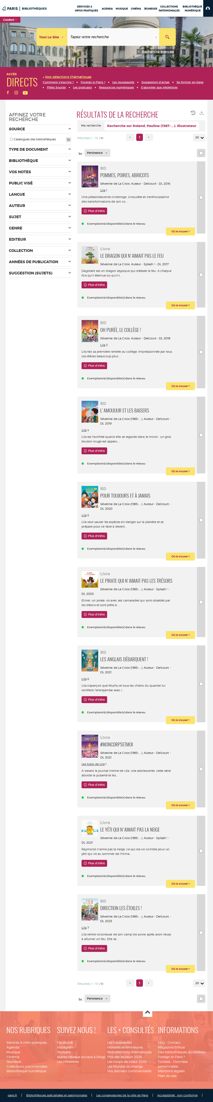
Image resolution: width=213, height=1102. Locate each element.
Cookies (164, 1062)
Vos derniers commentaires (129, 1071)
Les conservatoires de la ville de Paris (122, 1095)
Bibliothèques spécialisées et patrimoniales (56, 1095)
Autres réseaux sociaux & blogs (81, 1057)
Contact (174, 1043)
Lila (102, 190)
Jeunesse (13, 1062)
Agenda (12, 1047)
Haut (147, 1012)
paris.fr (12, 1095)
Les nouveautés (119, 1043)
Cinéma (12, 1057)
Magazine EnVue (171, 1047)
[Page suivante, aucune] (149, 137)
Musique (13, 1052)
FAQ (161, 1043)
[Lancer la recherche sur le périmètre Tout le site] (167, 37)
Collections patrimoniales (26, 1066)
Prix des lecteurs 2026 (124, 1057)
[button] (208, 8)
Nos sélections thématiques (129, 1052)
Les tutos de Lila (93, 764)
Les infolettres (68, 1062)
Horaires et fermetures (125, 1047)
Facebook (65, 1043)
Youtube (64, 1052)
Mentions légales (171, 1071)
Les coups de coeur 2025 (127, 1062)
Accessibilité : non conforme (177, 1095)
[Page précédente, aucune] (130, 137)
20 (197, 137)
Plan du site (167, 1076)
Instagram (65, 1047)
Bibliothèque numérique (26, 1071)
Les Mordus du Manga (125, 1066)
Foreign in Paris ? (171, 1057)
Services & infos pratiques (26, 1043)
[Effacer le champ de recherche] (156, 37)
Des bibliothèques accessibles (182, 1052)
